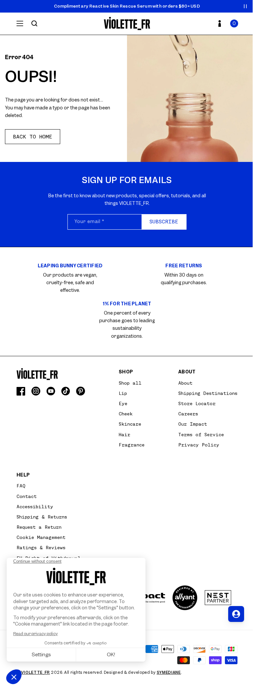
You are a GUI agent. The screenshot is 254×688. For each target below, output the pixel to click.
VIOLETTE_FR (35, 672)
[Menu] (20, 23)
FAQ (21, 485)
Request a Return (39, 527)
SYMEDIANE (169, 672)
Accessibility (35, 506)
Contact (27, 496)
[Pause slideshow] (245, 6)
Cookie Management (41, 537)
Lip (123, 393)
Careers (188, 413)
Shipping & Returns (42, 517)
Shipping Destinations (207, 393)
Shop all (130, 383)
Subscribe (163, 221)
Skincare (130, 424)
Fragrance (132, 444)
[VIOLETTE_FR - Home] (127, 24)
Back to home (32, 136)
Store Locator (197, 403)
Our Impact (192, 424)
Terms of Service (201, 434)
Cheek (126, 413)
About (185, 383)
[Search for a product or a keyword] (34, 23)
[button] (234, 23)
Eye (123, 403)
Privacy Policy (198, 444)
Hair (124, 434)
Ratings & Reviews (41, 547)
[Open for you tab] (236, 614)
